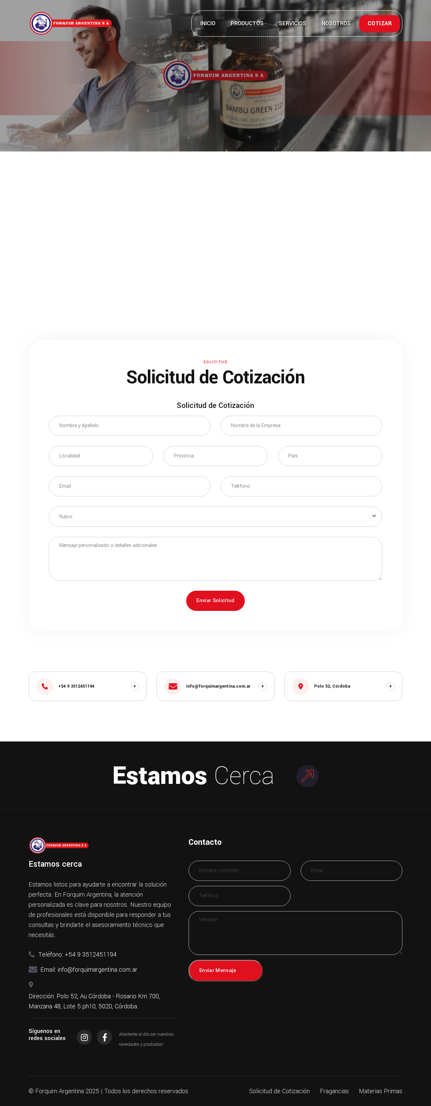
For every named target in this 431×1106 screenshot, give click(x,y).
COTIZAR (380, 23)
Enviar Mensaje (217, 970)
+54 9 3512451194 (91, 954)
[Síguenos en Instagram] (84, 1037)
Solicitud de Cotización (279, 1091)
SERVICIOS (292, 23)
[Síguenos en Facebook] (104, 1037)
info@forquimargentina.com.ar (97, 969)
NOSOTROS (336, 23)
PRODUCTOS (247, 23)
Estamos (193, 776)
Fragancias (334, 1091)
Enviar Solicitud (215, 600)
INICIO (208, 23)
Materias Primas (380, 1091)
